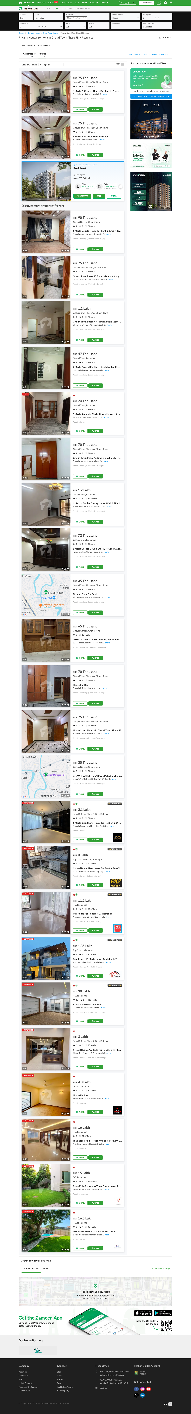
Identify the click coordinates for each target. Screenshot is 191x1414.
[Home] (20, 2)
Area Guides (66, 3)
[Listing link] (73, 92)
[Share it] (65, 111)
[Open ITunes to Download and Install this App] (144, 1315)
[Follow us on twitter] (137, 1397)
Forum (60, 1379)
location (69, 15)
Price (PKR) (24, 23)
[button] (25, 18)
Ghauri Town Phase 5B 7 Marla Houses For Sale (147, 54)
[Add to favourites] (68, 111)
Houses (42, 54)
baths (91, 23)
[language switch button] (159, 3)
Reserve (83, 196)
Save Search (167, 37)
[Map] (62, 111)
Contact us (23, 1375)
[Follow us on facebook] (137, 1391)
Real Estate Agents (65, 1387)
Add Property (63, 1390)
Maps (84, 3)
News (59, 1375)
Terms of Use (24, 1390)
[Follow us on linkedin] (143, 1397)
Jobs (21, 1379)
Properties (28, 3)
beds (68, 23)
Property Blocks (47, 2)
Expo (59, 1383)
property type (118, 15)
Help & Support (25, 1383)
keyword (116, 23)
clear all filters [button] (44, 45)
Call (96, 109)
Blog (77, 3)
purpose (23, 15)
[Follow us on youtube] (149, 1391)
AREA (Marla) (148, 15)
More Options (148, 23)
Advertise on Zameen (28, 1387)
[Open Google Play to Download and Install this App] (163, 1315)
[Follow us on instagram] (143, 1391)
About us (23, 1372)
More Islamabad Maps (160, 1268)
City (37, 15)
